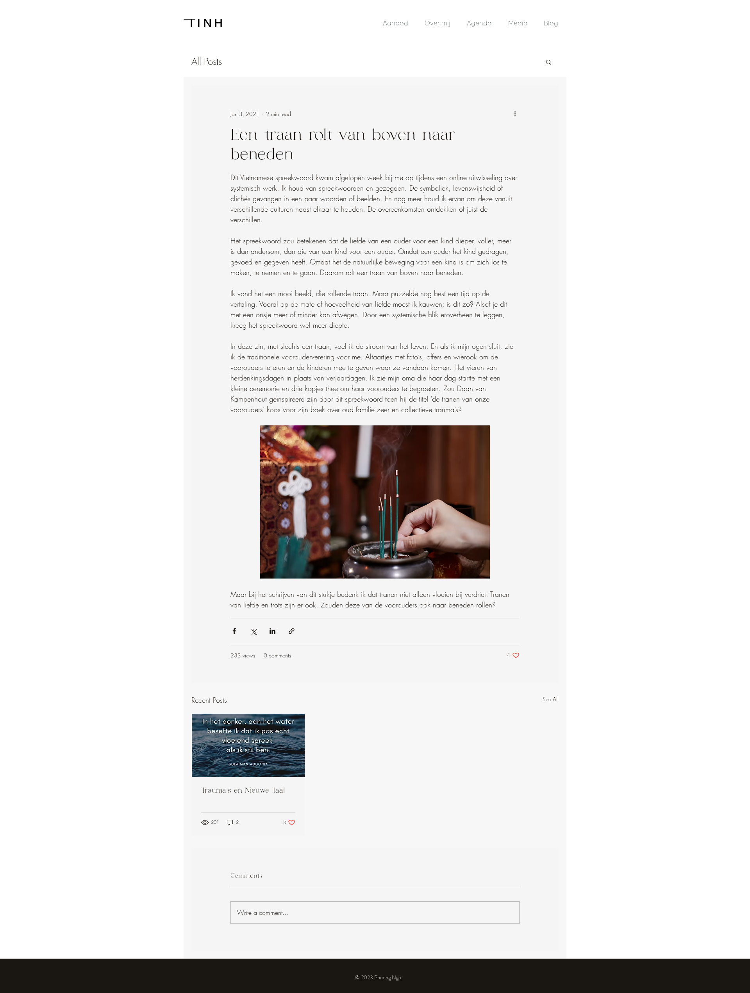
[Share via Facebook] (234, 631)
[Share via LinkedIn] (272, 631)
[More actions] (515, 113)
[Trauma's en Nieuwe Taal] (248, 745)
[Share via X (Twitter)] (253, 631)
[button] (548, 62)
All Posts (206, 61)
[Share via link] (291, 631)
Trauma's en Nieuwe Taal (243, 790)
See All (551, 699)
